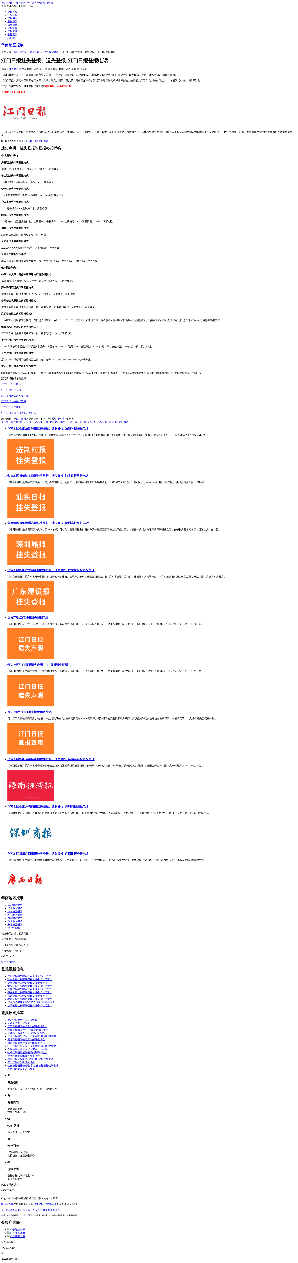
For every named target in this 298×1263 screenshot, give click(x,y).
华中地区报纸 (14, 914)
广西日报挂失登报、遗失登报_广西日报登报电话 (57, 853)
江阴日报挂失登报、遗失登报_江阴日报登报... (32, 1036)
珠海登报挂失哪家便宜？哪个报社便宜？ (29, 979)
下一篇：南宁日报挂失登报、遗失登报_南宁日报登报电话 (97, 422)
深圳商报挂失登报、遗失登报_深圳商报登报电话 (57, 806)
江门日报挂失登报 (11, 390)
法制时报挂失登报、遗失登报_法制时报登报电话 (57, 428)
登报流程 (12, 28)
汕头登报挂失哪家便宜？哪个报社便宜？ (29, 986)
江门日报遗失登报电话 (34, 617)
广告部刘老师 (17, 1229)
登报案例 (12, 34)
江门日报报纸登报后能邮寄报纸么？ (27, 1026)
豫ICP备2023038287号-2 (14, 1210)
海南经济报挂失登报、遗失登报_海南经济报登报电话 (60, 759)
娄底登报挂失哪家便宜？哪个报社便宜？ (29, 982)
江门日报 (21, 418)
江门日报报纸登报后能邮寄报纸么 (19, 413)
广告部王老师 (17, 1233)
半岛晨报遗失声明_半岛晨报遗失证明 (27, 1029)
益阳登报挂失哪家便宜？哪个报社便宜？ (29, 1005)
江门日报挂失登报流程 (13, 401)
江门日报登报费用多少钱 (35, 712)
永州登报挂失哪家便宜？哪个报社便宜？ (29, 995)
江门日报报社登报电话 (36, 140)
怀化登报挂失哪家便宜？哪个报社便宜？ (29, 992)
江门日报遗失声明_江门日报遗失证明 (43, 664)
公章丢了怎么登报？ (18, 1023)
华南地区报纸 (12, 45)
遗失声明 (12, 21)
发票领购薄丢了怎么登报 (21, 1068)
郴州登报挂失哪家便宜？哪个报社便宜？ (29, 999)
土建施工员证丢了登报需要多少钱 (26, 1033)
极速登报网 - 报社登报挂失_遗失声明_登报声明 (27, 2)
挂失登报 (12, 15)
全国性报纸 (13, 927)
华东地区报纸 (14, 905)
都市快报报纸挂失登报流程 (22, 1020)
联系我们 (12, 37)
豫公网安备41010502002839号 (44, 1210)
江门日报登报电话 (11, 384)
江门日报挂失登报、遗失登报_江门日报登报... (32, 1046)
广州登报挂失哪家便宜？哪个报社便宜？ (29, 976)
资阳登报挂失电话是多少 (21, 1062)
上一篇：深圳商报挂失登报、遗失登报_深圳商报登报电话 (33, 422)
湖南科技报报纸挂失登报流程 (23, 1055)
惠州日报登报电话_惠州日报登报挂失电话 (30, 1059)
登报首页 (12, 11)
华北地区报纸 (14, 908)
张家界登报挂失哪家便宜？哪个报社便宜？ (31, 1002)
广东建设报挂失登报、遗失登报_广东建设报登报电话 (60, 570)
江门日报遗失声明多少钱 (15, 395)
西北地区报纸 (14, 921)
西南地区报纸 (14, 918)
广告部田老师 (17, 1236)
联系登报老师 (8, 961)
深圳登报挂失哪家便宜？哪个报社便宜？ (29, 989)
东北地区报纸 (14, 924)
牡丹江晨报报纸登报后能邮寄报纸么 (27, 1052)
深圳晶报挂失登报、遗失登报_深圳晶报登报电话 (57, 523)
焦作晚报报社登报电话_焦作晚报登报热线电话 (32, 1065)
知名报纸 (12, 24)
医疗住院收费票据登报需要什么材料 (27, 1049)
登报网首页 (20, 52)
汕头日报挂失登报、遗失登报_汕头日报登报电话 (57, 475)
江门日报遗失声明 (11, 407)
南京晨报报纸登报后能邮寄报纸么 (26, 1042)
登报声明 (12, 18)
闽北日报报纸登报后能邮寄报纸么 (26, 1039)
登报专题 (12, 31)
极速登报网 (15, 69)
